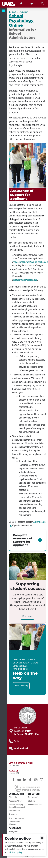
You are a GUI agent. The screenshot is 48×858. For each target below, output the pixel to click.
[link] (27, 540)
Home (14, 12)
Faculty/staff (33, 797)
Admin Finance (14, 811)
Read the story (21, 685)
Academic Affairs (16, 801)
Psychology (23, 12)
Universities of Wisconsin (14, 823)
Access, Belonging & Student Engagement (17, 806)
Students (31, 801)
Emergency (13, 832)
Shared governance (16, 818)
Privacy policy (16, 852)
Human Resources (35, 805)
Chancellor (13, 797)
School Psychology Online (21, 20)
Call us (17, 741)
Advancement (14, 814)
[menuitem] (18, 798)
